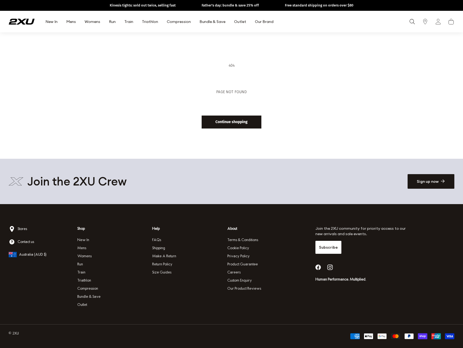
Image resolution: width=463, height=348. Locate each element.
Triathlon (84, 280)
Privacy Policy (238, 256)
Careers (234, 272)
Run (80, 264)
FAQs (156, 240)
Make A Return (164, 256)
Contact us (26, 241)
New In (83, 240)
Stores (22, 229)
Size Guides (161, 272)
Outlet (82, 304)
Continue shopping (231, 122)
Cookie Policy (238, 248)
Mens (81, 248)
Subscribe (328, 247)
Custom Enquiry (239, 280)
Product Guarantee (242, 264)
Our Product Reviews (244, 288)
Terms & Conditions (242, 240)
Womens (84, 256)
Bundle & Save (89, 296)
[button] (451, 21)
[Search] (412, 21)
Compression (87, 288)
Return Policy (162, 264)
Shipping (158, 248)
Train (81, 272)
